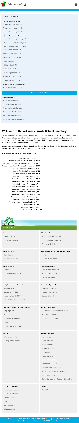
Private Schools (48, 348)
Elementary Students (12, 390)
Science (6, 322)
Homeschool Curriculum (51, 318)
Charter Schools (48, 341)
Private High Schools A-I (12, 73)
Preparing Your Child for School (15, 296)
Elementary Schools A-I (12, 50)
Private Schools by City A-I (13, 24)
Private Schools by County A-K (14, 39)
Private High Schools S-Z (12, 80)
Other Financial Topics (12, 259)
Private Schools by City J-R (13, 28)
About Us (45, 390)
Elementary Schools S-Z (12, 57)
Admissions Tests (10, 337)
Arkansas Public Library (12, 116)
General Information (49, 259)
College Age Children (11, 292)
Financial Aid (8, 255)
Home (10, 419)
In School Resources (49, 273)
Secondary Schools (49, 364)
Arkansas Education (10, 100)
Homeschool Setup (49, 314)
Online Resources (48, 277)
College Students (10, 397)
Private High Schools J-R (12, 76)
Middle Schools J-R (10, 65)
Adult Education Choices (51, 236)
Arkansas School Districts (12, 112)
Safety (6, 270)
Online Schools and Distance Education (57, 379)
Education (22, 421)
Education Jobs (19, 419)
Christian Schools (48, 375)
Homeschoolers (9, 405)
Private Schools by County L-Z (14, 43)
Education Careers (11, 240)
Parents (6, 401)
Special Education (49, 296)
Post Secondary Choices (51, 240)
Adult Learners (9, 409)
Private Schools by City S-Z (13, 32)
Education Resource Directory (39, 419)
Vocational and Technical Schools (54, 371)
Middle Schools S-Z (10, 69)
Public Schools (47, 344)
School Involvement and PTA (14, 300)
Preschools (46, 352)
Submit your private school (39, 93)
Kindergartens (47, 356)
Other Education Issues (12, 273)
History (45, 255)
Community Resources (50, 270)
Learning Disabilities (49, 292)
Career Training (9, 236)
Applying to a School (11, 288)
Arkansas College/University (13, 119)
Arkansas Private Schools (12, 87)
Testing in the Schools (12, 341)
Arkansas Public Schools (12, 104)
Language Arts (9, 311)
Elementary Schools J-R (12, 53)
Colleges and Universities (51, 367)
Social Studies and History (13, 326)
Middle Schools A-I (10, 61)
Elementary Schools (49, 360)
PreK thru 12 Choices (49, 244)
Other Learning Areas (12, 318)
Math (6, 314)
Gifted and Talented (49, 288)
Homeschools (47, 337)
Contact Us (66, 419)
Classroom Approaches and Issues (55, 311)
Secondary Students (11, 394)
